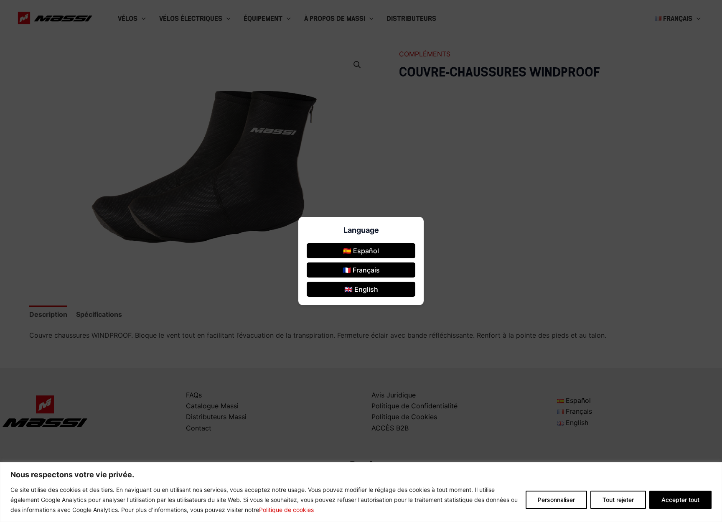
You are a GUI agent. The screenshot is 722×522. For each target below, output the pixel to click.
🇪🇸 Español (361, 251)
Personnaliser (556, 499)
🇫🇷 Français (361, 270)
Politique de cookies (286, 509)
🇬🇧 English (361, 289)
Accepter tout (680, 499)
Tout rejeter (618, 499)
